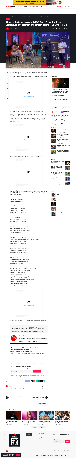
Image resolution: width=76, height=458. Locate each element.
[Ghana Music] (10, 6)
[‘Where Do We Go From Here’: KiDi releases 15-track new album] (67, 199)
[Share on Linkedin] (63, 28)
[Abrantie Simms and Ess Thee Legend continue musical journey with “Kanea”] (53, 165)
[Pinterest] (42, 432)
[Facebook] (38, 432)
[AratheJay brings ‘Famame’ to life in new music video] (67, 209)
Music (58, 145)
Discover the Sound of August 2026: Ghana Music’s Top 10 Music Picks (24, 379)
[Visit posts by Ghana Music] (7, 432)
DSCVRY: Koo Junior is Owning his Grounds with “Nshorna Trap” (22, 377)
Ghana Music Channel (24, 422)
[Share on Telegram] (64, 28)
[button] (18, 455)
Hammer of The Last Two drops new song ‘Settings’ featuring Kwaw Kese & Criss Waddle (27, 384)
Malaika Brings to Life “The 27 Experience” (60, 102)
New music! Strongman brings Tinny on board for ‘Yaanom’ (22, 382)
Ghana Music (12, 28)
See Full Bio (34, 372)
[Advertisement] (38, 11)
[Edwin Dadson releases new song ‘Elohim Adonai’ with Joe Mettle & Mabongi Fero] (67, 194)
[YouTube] (39, 432)
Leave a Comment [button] (43, 449)
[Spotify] (55, 136)
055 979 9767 (20, 347)
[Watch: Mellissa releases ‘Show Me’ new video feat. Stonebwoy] (53, 149)
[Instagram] (41, 432)
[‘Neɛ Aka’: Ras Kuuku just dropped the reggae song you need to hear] (53, 248)
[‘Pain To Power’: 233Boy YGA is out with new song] (53, 238)
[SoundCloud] (47, 432)
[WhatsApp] (55, 132)
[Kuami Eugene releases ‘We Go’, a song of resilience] (53, 160)
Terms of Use (10, 455)
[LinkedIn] (45, 432)
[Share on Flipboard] (7, 81)
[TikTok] (44, 432)
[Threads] (65, 136)
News (52, 200)
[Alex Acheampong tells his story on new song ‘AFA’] (67, 204)
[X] (65, 121)
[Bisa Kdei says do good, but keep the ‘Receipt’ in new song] (53, 144)
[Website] (36, 432)
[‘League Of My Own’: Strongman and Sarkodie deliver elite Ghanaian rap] (53, 243)
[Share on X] (58, 28)
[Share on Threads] (66, 28)
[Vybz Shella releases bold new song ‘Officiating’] (53, 253)
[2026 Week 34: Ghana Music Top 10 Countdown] (53, 154)
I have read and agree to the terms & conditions (18, 419)
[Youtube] (55, 129)
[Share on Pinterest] (59, 28)
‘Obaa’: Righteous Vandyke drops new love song (20, 381)
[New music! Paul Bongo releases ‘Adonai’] (53, 233)
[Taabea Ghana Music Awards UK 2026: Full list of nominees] (67, 189)
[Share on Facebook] (56, 28)
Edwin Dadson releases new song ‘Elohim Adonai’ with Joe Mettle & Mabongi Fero (56, 193)
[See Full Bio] (38, 373)
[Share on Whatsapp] (61, 28)
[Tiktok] (65, 129)
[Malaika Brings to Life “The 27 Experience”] (60, 96)
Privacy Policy (39, 421)
